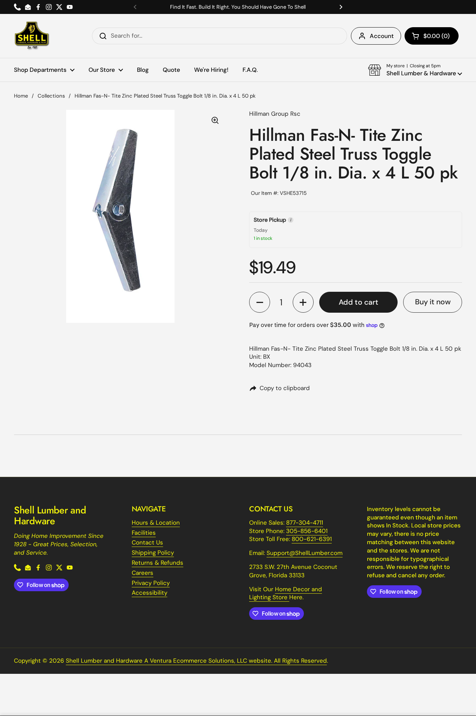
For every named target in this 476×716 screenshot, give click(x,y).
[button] (432, 36)
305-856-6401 (307, 531)
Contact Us (147, 542)
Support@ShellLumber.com (305, 553)
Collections (51, 95)
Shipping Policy (153, 552)
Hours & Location (156, 522)
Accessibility (149, 592)
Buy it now (433, 302)
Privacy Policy (151, 583)
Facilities (144, 532)
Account (382, 36)
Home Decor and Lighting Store (285, 593)
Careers (142, 573)
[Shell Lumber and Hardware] (32, 36)
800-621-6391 (312, 539)
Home (21, 95)
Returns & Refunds (157, 562)
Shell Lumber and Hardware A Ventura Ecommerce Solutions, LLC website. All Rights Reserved (196, 660)
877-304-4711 (304, 522)
